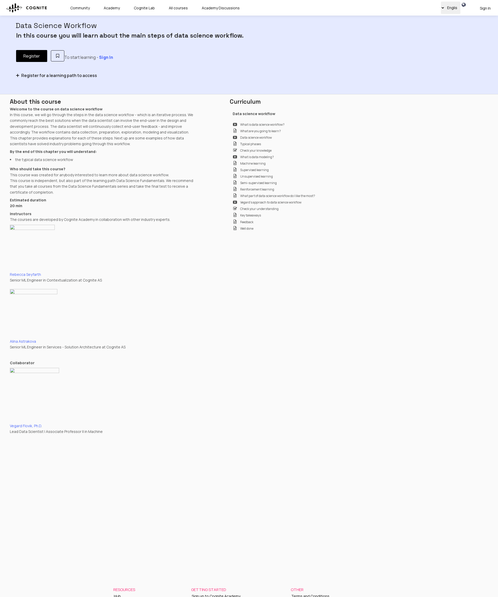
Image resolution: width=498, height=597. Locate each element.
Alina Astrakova (23, 341)
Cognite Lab (144, 7)
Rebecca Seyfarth (25, 274)
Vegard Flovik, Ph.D (25, 425)
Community (80, 7)
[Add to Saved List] (58, 56)
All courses (178, 7)
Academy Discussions (221, 7)
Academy (112, 7)
